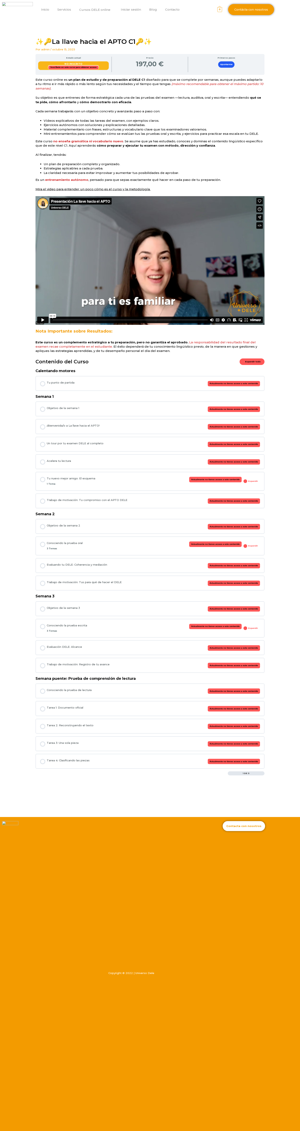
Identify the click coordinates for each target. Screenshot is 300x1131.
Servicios (64, 9)
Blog (153, 9)
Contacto (172, 9)
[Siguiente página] (262, 773)
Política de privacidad (197, 973)
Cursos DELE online (94, 10)
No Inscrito (73, 63)
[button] (112, 9)
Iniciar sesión (131, 9)
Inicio (45, 9)
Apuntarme (226, 64)
